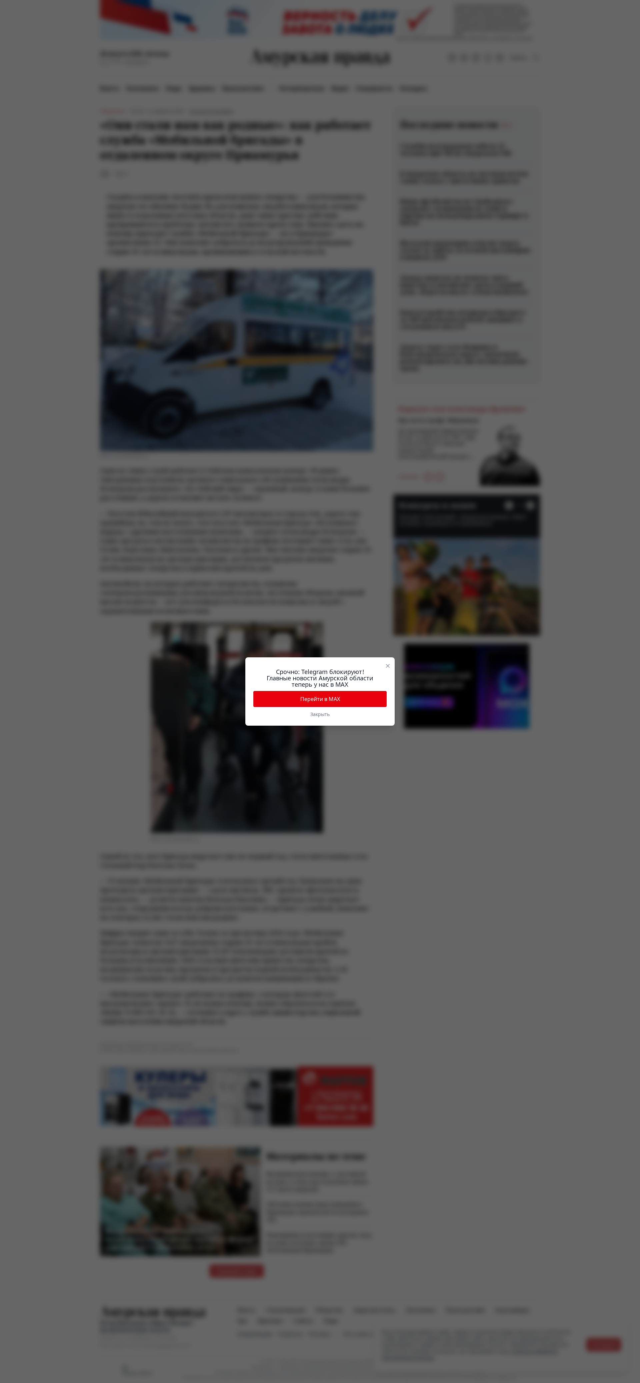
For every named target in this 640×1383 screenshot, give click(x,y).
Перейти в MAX (320, 699)
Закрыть (320, 714)
